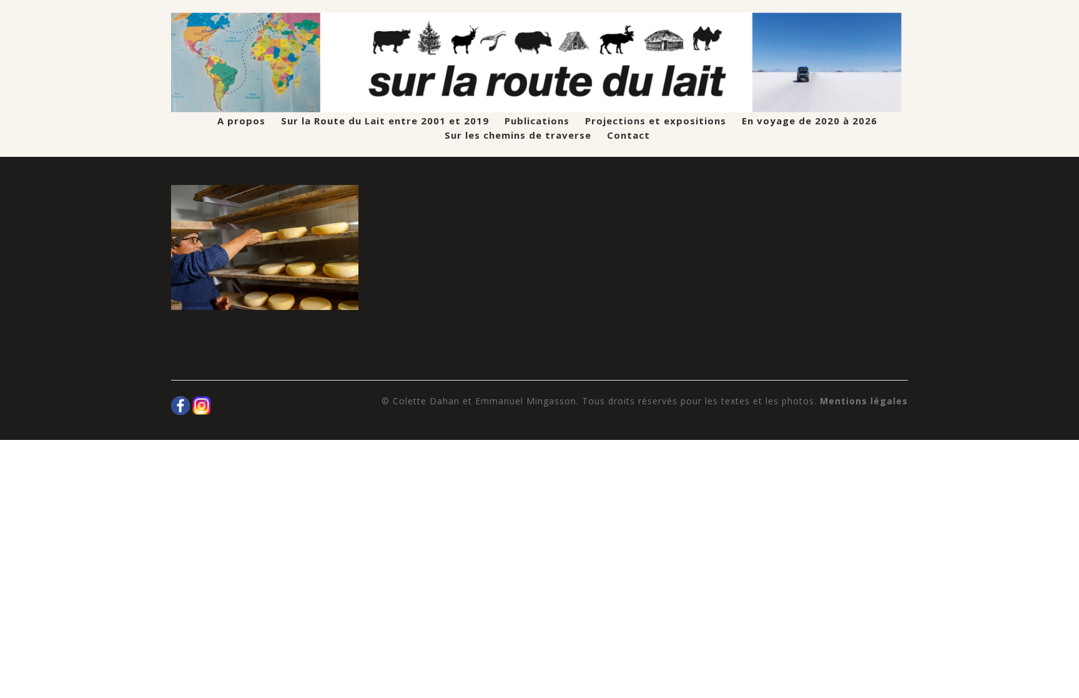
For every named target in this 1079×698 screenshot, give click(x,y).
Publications (537, 121)
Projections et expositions (655, 121)
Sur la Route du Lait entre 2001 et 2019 (385, 121)
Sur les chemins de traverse (518, 135)
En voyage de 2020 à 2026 (809, 121)
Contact (628, 135)
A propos (241, 121)
